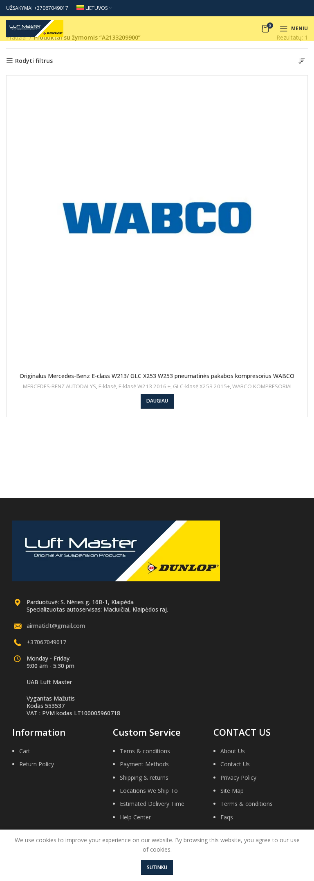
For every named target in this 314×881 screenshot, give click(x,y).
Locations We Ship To (149, 790)
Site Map (232, 790)
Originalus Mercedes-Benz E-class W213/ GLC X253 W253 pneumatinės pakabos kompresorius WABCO (157, 376)
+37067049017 (46, 642)
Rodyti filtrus (34, 61)
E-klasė (107, 386)
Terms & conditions (246, 804)
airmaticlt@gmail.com (56, 626)
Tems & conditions (145, 751)
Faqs (226, 817)
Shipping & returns (144, 777)
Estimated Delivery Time (152, 804)
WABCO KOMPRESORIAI (262, 386)
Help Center (135, 817)
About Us (232, 751)
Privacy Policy (238, 777)
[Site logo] (34, 28)
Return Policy (36, 764)
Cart (24, 751)
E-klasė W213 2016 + (144, 386)
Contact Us (235, 764)
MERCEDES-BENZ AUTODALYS (59, 386)
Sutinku (157, 867)
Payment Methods (144, 764)
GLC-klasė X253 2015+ (201, 386)
